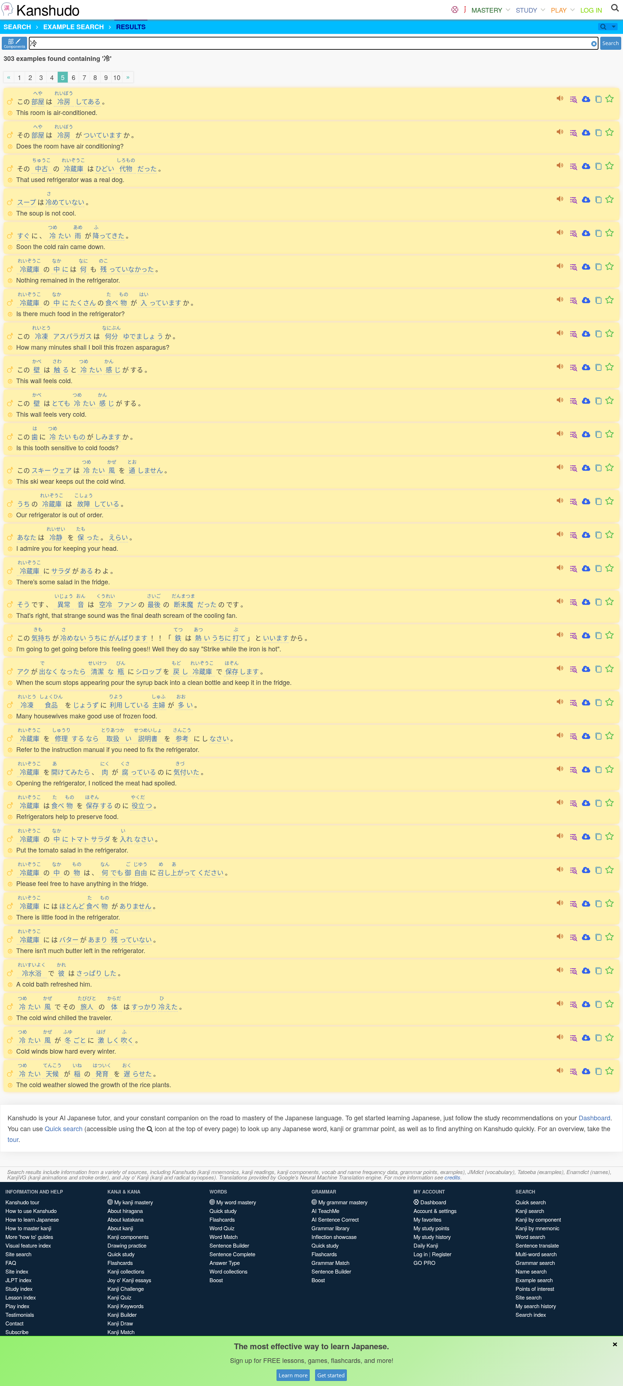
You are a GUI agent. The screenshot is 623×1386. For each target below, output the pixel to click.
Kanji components (128, 1236)
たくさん (83, 302)
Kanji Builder (122, 1314)
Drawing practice (126, 1245)
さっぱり (89, 973)
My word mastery (235, 1202)
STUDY (526, 9)
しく (107, 1040)
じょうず (86, 704)
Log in (421, 1254)
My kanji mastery (133, 1202)
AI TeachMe (325, 1210)
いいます (276, 637)
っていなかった (126, 269)
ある (86, 570)
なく (48, 671)
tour (13, 1139)
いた (186, 771)
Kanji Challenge (125, 1288)
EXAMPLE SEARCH (73, 26)
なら (92, 738)
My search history (536, 1306)
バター (69, 939)
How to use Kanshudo (31, 1210)
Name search (531, 1271)
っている (138, 771)
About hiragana (125, 1210)
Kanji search (530, 1210)
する (68, 738)
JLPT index (18, 1280)
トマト (79, 838)
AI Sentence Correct (335, 1219)
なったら (73, 671)
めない (73, 637)
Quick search (64, 1128)
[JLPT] (465, 9)
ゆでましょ (139, 336)
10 (116, 77)
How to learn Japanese (32, 1219)
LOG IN (591, 9)
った (87, 537)
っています (160, 302)
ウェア (62, 470)
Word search (530, 1236)
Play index (17, 1306)
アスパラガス (72, 336)
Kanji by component (538, 1219)
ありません (135, 906)
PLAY (559, 9)
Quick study (120, 1254)
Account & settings (435, 1210)
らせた (137, 1073)
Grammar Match (330, 1262)
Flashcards (120, 1262)
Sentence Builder (229, 1245)
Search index (531, 1314)
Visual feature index (28, 1245)
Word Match (223, 1236)
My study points (431, 1228)
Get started (331, 1375)
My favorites (427, 1219)
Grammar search (535, 1262)
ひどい (104, 168)
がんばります (128, 637)
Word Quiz (221, 1228)
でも (111, 872)
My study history (432, 1236)
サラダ (61, 570)
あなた (26, 537)
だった (147, 168)
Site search (18, 1254)
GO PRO (425, 1262)
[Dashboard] (455, 9)
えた (168, 1006)
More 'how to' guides (29, 1236)
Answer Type (224, 1262)
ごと (74, 1040)
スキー (41, 470)
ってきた (108, 235)
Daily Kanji (426, 1245)
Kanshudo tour (22, 1202)
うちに (97, 637)
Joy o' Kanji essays (129, 1280)
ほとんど (72, 906)
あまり (97, 939)
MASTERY (487, 9)
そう (23, 604)
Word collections (228, 1271)
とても (61, 403)
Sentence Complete (232, 1254)
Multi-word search (536, 1254)
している (96, 503)
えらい (118, 537)
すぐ (23, 235)
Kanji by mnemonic (537, 1228)
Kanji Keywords (125, 1306)
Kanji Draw (120, 1323)
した (109, 973)
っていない (131, 939)
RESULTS (131, 26)
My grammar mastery (342, 1202)
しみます (108, 436)
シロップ (149, 671)
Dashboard (594, 1117)
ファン (127, 604)
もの (78, 436)
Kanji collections (125, 1271)
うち (23, 503)
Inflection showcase (334, 1236)
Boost (216, 1280)
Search (610, 43)
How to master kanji (28, 1228)
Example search (534, 1280)
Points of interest (535, 1288)
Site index (16, 1271)
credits (452, 1177)
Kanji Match (120, 1332)
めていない (64, 202)
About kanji (120, 1228)
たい (59, 235)
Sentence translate (537, 1245)
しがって (177, 872)
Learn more (293, 1375)
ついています (102, 135)
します (242, 671)
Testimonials (19, 1314)
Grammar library (330, 1228)
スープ (26, 202)
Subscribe (16, 1332)
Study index (18, 1288)
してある (88, 101)
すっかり (144, 1006)
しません (145, 470)
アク (23, 671)
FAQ (10, 1262)
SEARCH (17, 26)
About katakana (125, 1219)
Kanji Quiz (119, 1297)
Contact (14, 1323)
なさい (219, 738)
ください (211, 872)
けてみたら (70, 771)
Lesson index (20, 1297)
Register (441, 1254)
